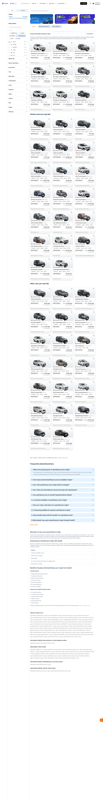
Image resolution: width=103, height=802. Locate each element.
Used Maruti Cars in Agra (52, 457)
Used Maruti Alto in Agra (55, 654)
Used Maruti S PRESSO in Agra (71, 658)
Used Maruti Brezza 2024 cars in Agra (40, 671)
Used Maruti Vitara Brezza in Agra (39, 615)
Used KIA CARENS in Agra (79, 626)
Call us (84, 3)
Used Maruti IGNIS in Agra (41, 654)
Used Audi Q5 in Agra (53, 624)
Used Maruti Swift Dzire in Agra (74, 649)
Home (31, 457)
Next (95, 19)
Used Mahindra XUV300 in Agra (41, 632)
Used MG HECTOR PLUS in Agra (59, 622)
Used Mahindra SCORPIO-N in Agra (73, 620)
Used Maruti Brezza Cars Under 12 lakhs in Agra (42, 643)
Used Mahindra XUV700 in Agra (59, 617)
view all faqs (34, 524)
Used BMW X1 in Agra (65, 624)
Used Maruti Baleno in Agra (62, 651)
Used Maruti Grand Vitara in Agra (41, 622)
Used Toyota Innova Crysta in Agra (72, 636)
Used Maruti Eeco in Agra (54, 656)
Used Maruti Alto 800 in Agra (69, 654)
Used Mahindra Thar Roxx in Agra (67, 630)
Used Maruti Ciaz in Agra (76, 651)
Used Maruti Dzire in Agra (40, 656)
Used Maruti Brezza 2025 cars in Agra (60, 671)
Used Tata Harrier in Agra (74, 622)
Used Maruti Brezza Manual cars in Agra (40, 664)
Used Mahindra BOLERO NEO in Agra (61, 628)
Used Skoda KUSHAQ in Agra (76, 634)
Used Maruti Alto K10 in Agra (47, 651)
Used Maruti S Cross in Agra (72, 632)
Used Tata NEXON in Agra (55, 615)
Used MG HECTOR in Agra (74, 617)
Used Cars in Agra (42, 457)
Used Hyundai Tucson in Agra (79, 624)
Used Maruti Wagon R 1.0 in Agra (38, 649)
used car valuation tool (84, 605)
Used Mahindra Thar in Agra (51, 630)
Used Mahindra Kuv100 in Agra (80, 628)
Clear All (34, 26)
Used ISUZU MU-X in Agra (49, 626)
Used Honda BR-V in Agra (40, 620)
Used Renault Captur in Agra (45, 634)
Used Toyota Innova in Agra (40, 624)
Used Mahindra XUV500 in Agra (41, 617)
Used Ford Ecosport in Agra (69, 615)
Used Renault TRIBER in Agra (60, 634)
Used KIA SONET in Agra (45, 628)
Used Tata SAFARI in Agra (40, 636)
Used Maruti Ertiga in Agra (57, 632)
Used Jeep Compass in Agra (64, 626)
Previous (30, 19)
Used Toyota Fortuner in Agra (54, 636)
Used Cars (35, 457)
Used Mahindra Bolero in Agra (55, 620)
